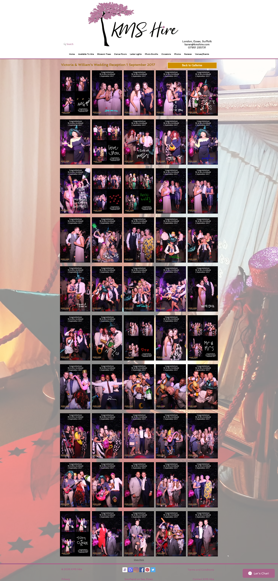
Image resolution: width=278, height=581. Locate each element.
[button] (75, 93)
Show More (139, 560)
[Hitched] (124, 569)
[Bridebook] (130, 569)
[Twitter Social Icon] (153, 569)
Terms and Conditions (201, 569)
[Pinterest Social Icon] (147, 569)
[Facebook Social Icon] (141, 569)
